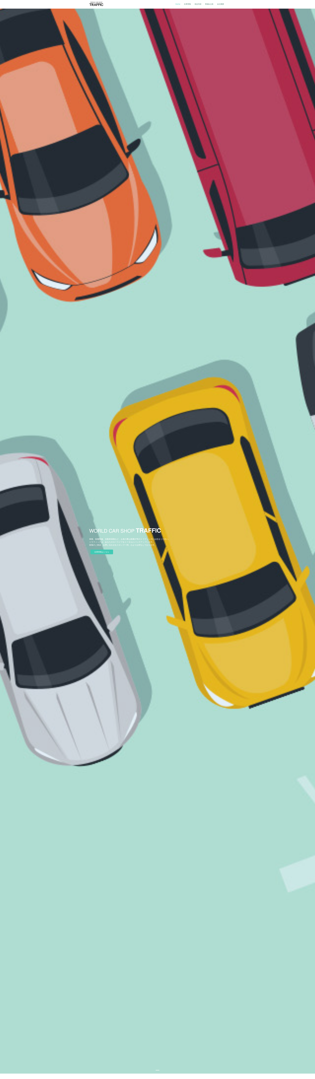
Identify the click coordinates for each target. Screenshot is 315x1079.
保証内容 (198, 4)
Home (177, 4)
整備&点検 (209, 4)
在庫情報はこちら (101, 552)
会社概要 (220, 4)
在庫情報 (187, 4)
